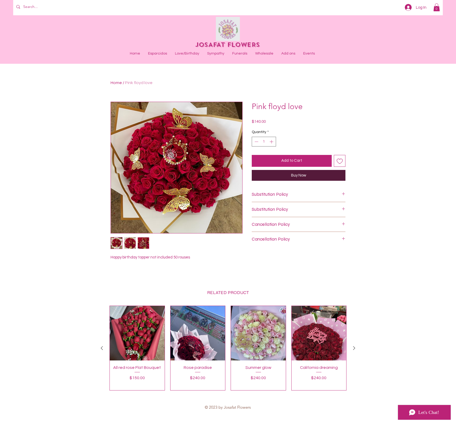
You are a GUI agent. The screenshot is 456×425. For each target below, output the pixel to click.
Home (116, 83)
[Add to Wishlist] (340, 161)
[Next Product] (354, 348)
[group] (228, 348)
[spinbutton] (264, 141)
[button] (436, 7)
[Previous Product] (102, 348)
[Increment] (272, 141)
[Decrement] (256, 141)
